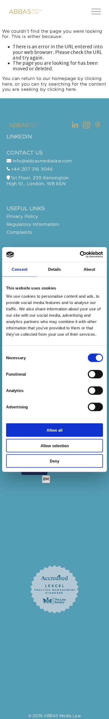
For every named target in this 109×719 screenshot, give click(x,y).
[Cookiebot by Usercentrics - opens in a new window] (80, 254)
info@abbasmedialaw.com (41, 161)
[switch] (95, 374)
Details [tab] (54, 269)
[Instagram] (86, 125)
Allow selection (54, 445)
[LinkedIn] (75, 125)
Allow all (54, 430)
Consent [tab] (20, 269)
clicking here (61, 89)
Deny (54, 461)
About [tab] (89, 269)
